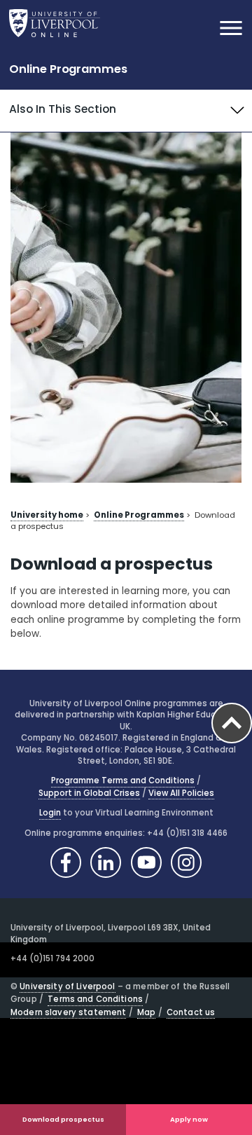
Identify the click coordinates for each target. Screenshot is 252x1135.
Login (50, 812)
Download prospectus (63, 1119)
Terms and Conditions (95, 999)
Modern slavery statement (68, 1012)
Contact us (191, 1012)
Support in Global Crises (89, 793)
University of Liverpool (67, 986)
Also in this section (62, 109)
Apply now (189, 1119)
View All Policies (181, 793)
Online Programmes (68, 69)
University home (46, 515)
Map (146, 1012)
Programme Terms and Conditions (123, 780)
